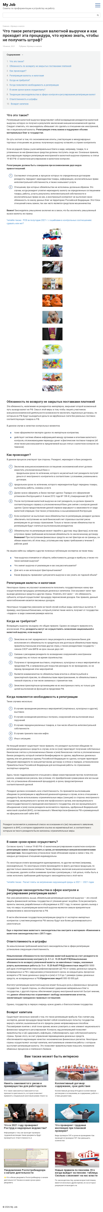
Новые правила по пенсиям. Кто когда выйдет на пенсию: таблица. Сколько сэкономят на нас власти (76, 1172)
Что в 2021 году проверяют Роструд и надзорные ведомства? (25, 1127)
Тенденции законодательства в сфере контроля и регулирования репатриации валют (52, 94)
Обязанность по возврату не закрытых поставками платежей (40, 66)
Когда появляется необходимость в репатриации (34, 85)
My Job (9, 4)
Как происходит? (18, 71)
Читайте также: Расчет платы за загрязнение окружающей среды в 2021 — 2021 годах (50, 882)
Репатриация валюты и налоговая (27, 75)
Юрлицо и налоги (34, 46)
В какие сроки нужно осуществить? (27, 89)
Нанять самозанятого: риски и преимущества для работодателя (25, 1085)
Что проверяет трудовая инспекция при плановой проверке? (70, 1128)
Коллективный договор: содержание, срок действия (72, 1085)
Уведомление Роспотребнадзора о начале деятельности (24, 1171)
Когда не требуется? (20, 80)
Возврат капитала (19, 104)
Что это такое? (17, 61)
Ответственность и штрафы (23, 99)
